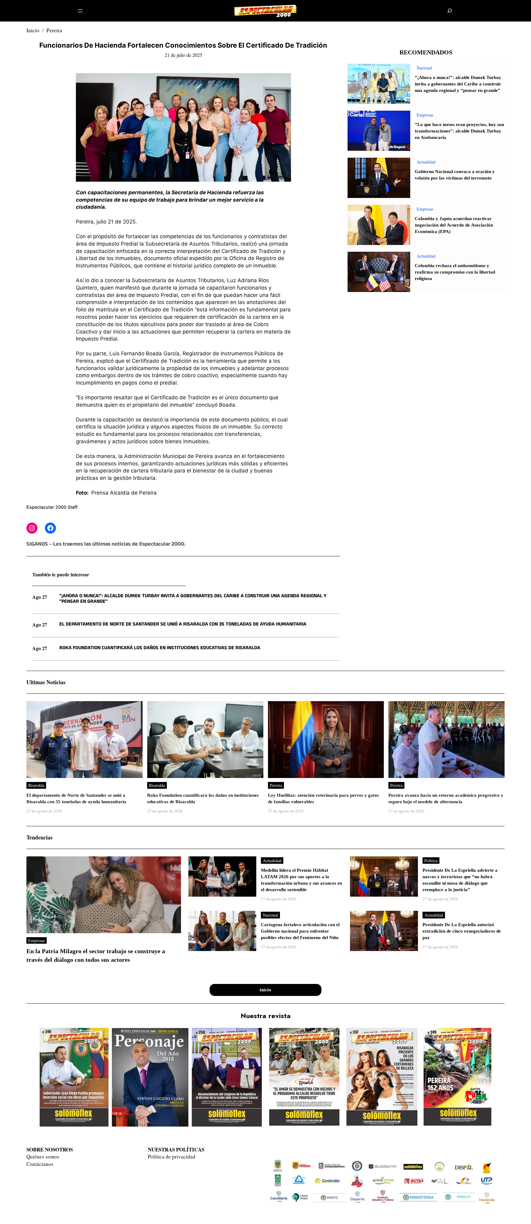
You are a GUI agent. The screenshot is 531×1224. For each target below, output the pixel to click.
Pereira (54, 30)
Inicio (32, 30)
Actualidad (426, 162)
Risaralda (36, 785)
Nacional (424, 68)
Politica (431, 860)
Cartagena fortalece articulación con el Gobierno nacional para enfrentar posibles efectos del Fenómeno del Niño (300, 931)
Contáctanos (39, 1163)
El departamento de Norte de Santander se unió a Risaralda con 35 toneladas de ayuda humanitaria (182, 624)
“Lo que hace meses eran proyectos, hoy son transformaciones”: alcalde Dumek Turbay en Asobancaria (459, 131)
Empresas (425, 115)
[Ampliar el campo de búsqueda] (449, 11)
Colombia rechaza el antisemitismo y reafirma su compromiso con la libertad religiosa (455, 272)
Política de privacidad (171, 1156)
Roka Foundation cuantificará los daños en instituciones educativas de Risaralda (159, 648)
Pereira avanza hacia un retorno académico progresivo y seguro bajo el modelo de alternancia (445, 798)
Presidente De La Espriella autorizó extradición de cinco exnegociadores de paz (462, 931)
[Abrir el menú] (80, 10)
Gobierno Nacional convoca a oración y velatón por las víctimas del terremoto (455, 175)
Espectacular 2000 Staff (51, 507)
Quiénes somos (42, 1156)
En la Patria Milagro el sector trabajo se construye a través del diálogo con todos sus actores (95, 956)
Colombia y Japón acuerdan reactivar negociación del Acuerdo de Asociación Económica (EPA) (454, 225)
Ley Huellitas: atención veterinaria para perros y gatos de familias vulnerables (323, 798)
